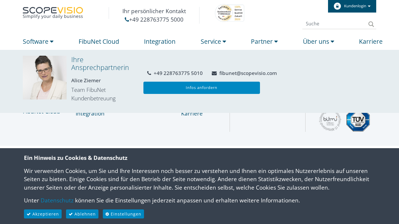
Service (212, 41)
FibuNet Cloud (99, 41)
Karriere (371, 41)
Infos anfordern (201, 87)
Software (36, 41)
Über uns (317, 41)
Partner (262, 41)
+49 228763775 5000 (156, 19)
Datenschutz (57, 200)
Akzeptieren (45, 214)
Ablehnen (84, 214)
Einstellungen (125, 214)
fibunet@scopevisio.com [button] (247, 73)
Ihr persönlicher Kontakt (154, 11)
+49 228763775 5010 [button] (177, 73)
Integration (160, 41)
